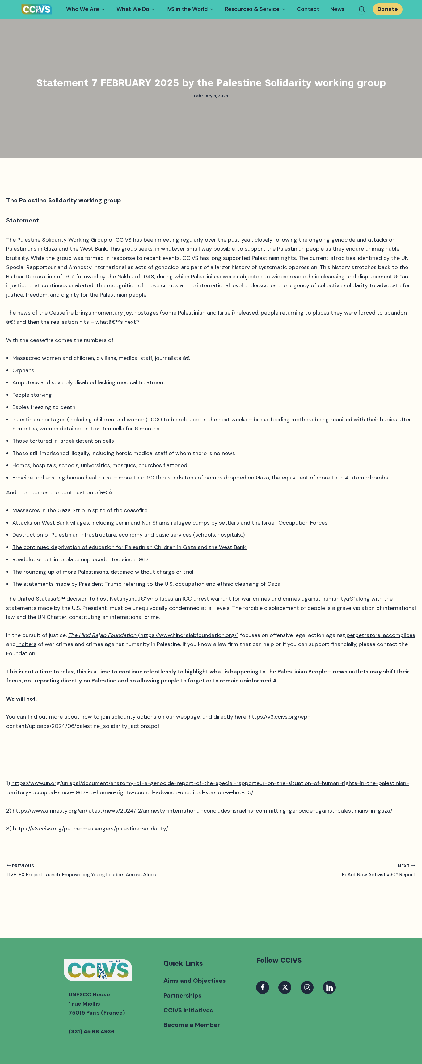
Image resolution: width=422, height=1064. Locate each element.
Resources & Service (252, 9)
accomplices (398, 635)
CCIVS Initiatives (188, 1010)
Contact (308, 9)
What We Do (132, 9)
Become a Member (191, 1025)
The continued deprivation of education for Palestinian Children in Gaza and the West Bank (129, 547)
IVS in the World (187, 9)
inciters (26, 644)
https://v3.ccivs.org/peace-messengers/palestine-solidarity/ (90, 828)
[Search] (362, 9)
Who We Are (82, 9)
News (337, 9)
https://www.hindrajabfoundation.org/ (188, 635)
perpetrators (362, 635)
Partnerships (182, 995)
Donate (388, 9)
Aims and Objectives (194, 981)
